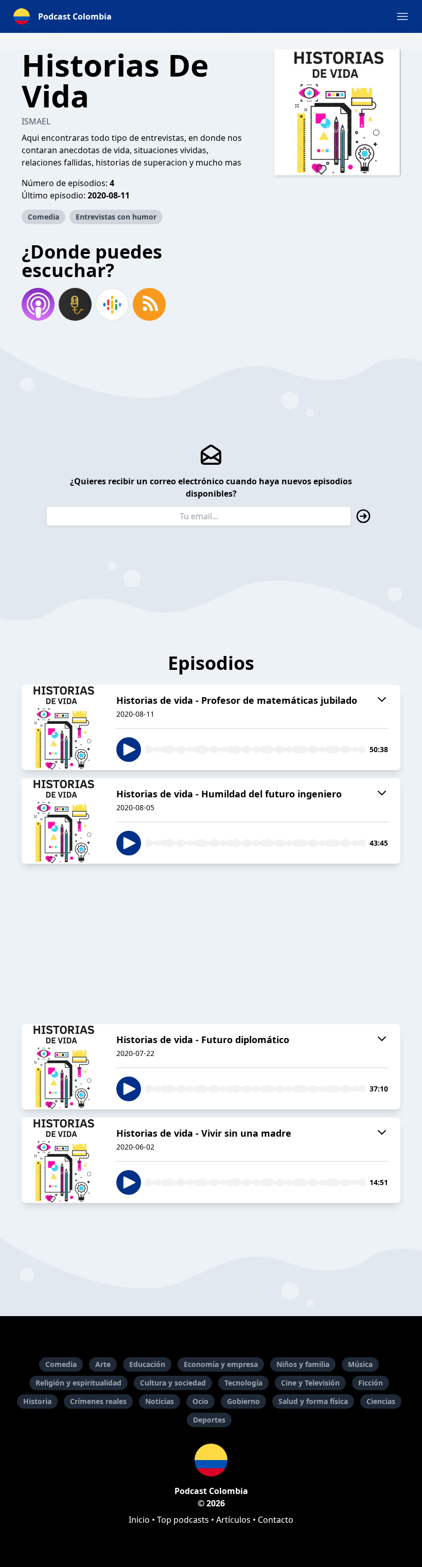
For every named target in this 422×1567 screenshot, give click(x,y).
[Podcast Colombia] (211, 1460)
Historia (37, 1401)
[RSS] (149, 304)
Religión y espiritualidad (78, 1383)
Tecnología (243, 1383)
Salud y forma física (313, 1401)
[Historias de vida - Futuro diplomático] (63, 1066)
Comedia (43, 217)
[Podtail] (75, 304)
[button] (402, 16)
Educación (147, 1364)
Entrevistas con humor (116, 217)
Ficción (370, 1383)
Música (360, 1364)
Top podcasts (183, 1519)
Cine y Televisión (310, 1383)
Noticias (159, 1401)
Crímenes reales (98, 1401)
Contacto (275, 1519)
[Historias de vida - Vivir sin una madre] (63, 1160)
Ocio (200, 1401)
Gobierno (243, 1401)
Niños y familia (302, 1364)
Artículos (233, 1519)
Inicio (139, 1519)
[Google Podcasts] (112, 304)
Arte (103, 1364)
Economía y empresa (221, 1364)
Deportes (209, 1420)
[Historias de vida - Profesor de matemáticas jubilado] (63, 727)
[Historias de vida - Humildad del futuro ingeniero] (63, 821)
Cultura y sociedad (173, 1383)
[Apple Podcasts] (38, 304)
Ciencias (380, 1401)
